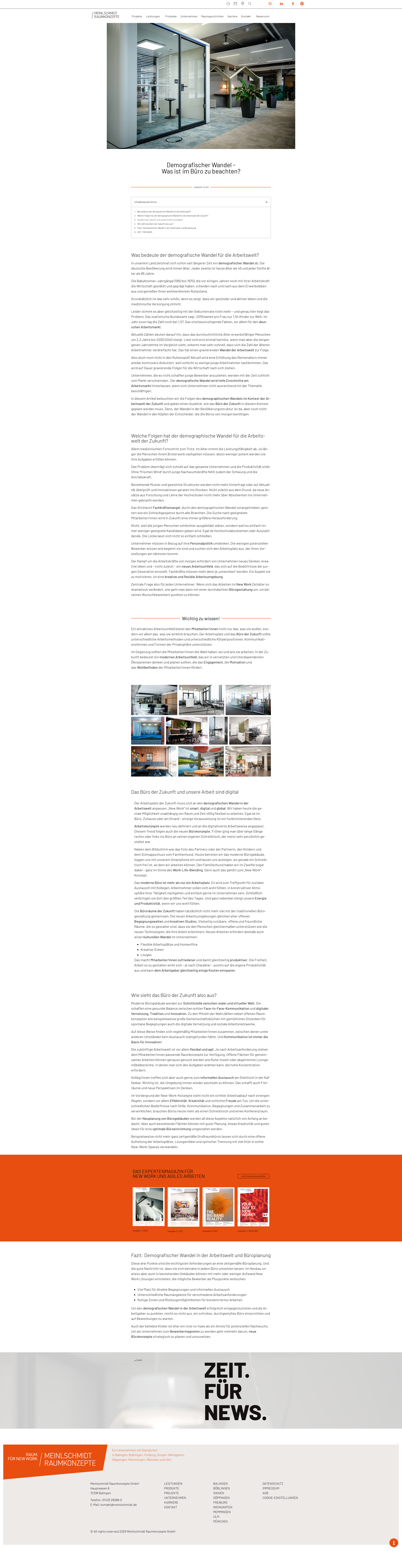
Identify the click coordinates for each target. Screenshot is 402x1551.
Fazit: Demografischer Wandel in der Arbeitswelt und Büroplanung (166, 228)
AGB (265, 1493)
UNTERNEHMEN (175, 1498)
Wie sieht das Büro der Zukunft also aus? (155, 224)
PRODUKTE (171, 1488)
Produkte (171, 16)
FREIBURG (220, 1502)
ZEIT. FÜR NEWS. (145, 232)
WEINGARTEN (222, 1507)
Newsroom (262, 16)
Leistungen (153, 16)
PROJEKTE (171, 1493)
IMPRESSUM (271, 1488)
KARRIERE (171, 1502)
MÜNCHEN (220, 1521)
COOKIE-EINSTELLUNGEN (280, 1498)
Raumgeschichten (212, 16)
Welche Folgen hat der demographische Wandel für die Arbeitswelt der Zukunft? (172, 215)
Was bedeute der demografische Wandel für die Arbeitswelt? (164, 211)
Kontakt (246, 16)
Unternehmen (189, 16)
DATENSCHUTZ (273, 1483)
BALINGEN (220, 1483)
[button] (267, 202)
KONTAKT (170, 1507)
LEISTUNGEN (173, 1483)
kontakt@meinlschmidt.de (118, 1504)
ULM (216, 1516)
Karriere (232, 16)
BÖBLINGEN (221, 1488)
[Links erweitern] (393, 1542)
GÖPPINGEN (221, 1498)
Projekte (137, 16)
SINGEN (218, 1493)
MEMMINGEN (222, 1512)
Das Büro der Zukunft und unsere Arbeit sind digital (160, 220)
